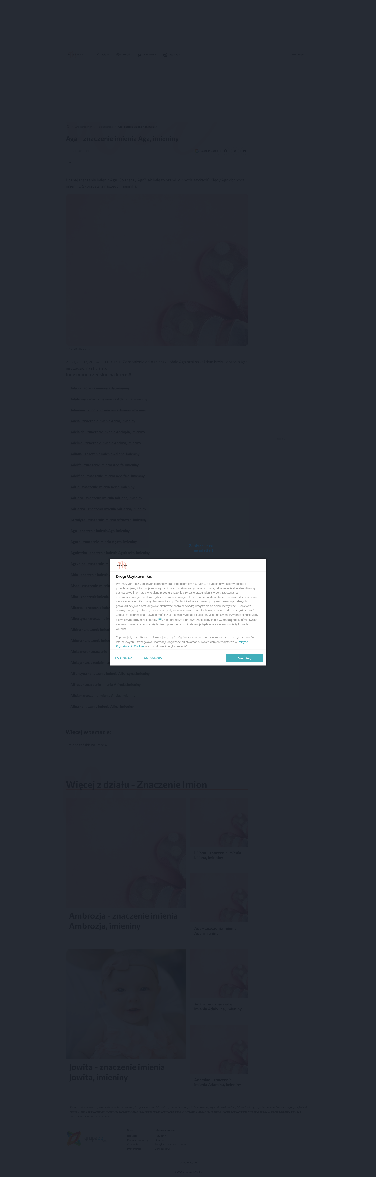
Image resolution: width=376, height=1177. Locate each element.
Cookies (139, 646)
